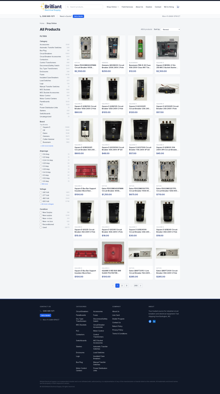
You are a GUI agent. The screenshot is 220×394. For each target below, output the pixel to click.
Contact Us (116, 322)
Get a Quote (78, 16)
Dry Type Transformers (81, 320)
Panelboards (81, 315)
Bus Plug (79, 362)
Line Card (116, 315)
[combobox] (84, 7)
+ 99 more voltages (47, 204)
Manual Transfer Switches (99, 363)
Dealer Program (118, 319)
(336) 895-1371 (48, 16)
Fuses (95, 315)
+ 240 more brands (46, 146)
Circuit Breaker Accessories (99, 326)
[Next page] (140, 286)
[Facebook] (150, 321)
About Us (139, 7)
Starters (79, 346)
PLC (77, 331)
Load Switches (98, 352)
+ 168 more (44, 184)
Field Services (127, 7)
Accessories (98, 311)
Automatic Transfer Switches (100, 348)
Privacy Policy (117, 330)
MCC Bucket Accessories (98, 342)
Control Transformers (98, 336)
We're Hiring (169, 7)
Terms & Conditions (119, 334)
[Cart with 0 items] (178, 7)
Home (42, 23)
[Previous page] (113, 286)
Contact (158, 7)
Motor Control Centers (81, 369)
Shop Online (112, 7)
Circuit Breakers (82, 311)
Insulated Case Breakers (99, 357)
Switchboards (81, 340)
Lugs (78, 356)
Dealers (149, 7)
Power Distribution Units (100, 369)
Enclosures (80, 352)
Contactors (80, 334)
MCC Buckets (81, 325)
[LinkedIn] (154, 321)
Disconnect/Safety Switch (100, 320)
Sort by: (157, 29)
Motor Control (98, 331)
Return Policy (117, 326)
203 (135, 286)
